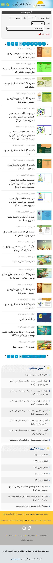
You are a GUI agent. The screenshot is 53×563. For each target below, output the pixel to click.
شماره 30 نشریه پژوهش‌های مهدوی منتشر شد (21, 55)
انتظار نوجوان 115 (41, 480)
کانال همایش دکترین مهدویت (36, 374)
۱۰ (8, 44)
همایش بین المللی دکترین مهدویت (39, 520)
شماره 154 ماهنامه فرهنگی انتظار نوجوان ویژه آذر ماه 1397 (18, 334)
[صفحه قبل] (48, 43)
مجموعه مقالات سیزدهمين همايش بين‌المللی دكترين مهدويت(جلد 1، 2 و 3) (22, 135)
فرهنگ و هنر (9, 514)
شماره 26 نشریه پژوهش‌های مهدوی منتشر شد (21, 291)
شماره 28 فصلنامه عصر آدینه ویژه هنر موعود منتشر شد (19, 233)
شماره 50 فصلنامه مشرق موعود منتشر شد (19, 85)
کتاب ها (5, 520)
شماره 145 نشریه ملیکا (23, 262)
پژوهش (19, 514)
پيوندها (10, 535)
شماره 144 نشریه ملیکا (23, 347)
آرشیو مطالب (43, 535)
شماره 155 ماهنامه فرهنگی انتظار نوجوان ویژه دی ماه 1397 (18, 276)
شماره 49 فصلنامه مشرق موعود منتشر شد (19, 152)
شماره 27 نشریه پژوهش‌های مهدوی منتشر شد (21, 218)
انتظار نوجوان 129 (41, 467)
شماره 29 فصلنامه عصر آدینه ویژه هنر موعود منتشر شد (19, 70)
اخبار (33, 514)
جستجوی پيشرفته (27, 540)
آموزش (27, 514)
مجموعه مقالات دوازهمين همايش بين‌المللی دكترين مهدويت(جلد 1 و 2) (22, 202)
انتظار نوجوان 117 (41, 473)
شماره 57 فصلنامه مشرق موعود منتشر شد (32, 506)
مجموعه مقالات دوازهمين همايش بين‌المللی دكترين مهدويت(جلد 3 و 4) (22, 183)
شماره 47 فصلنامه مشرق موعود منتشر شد (19, 306)
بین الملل (21, 520)
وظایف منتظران (27, 319)
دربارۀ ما (20, 535)
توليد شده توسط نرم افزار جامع (26, 558)
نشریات (13, 520)
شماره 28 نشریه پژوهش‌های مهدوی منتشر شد (21, 167)
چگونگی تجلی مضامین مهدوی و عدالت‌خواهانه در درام (19, 248)
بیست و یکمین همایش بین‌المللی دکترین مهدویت (29, 440)
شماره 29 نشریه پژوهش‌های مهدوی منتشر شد (21, 100)
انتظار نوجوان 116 (41, 454)
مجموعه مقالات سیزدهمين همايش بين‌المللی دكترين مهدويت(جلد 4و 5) (22, 116)
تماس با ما (31, 535)
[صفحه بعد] (5, 43)
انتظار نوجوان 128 (41, 461)
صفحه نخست (43, 514)
